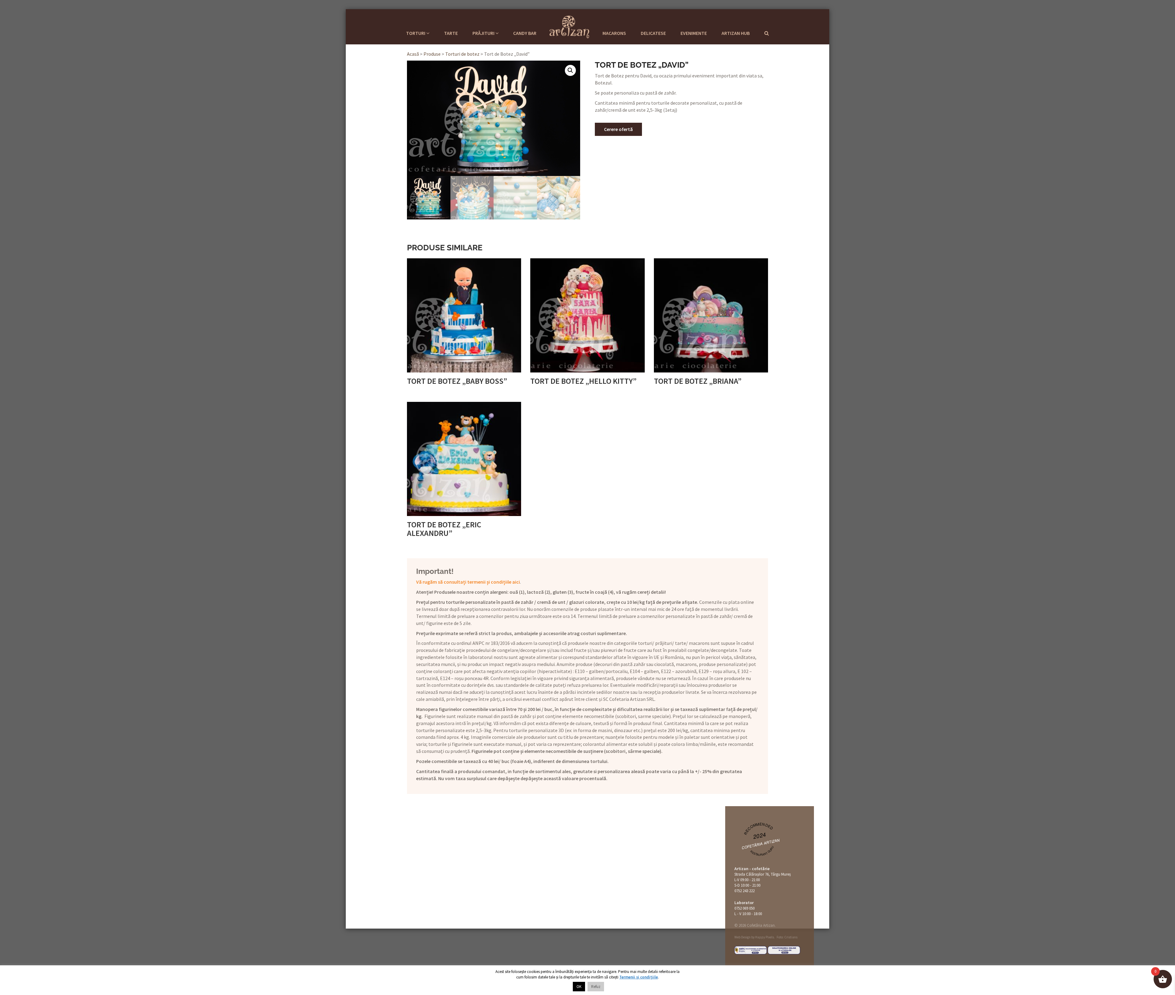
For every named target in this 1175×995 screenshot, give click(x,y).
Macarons (614, 33)
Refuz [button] (595, 986)
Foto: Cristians (787, 937)
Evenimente (694, 33)
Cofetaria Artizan (569, 26)
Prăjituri (483, 33)
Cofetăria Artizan (761, 843)
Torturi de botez (462, 54)
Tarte (451, 33)
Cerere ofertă (618, 129)
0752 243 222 (744, 890)
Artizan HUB (736, 33)
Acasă (413, 54)
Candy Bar (524, 33)
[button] (570, 70)
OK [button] (578, 986)
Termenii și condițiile (638, 977)
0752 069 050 (744, 908)
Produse (432, 54)
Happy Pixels (764, 937)
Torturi (416, 33)
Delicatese (653, 33)
